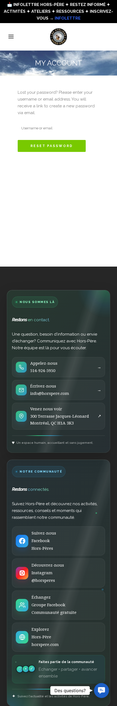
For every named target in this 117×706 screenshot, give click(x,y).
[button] (101, 690)
